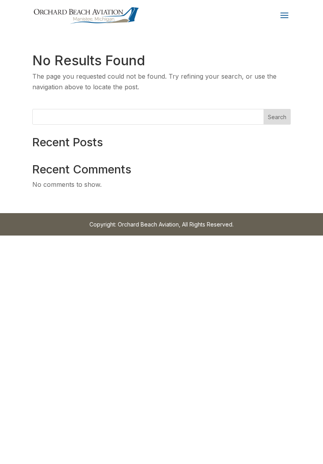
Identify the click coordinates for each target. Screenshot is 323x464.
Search (277, 117)
